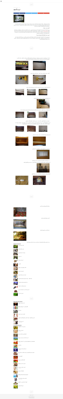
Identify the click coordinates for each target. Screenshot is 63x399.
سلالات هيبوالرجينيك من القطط (22, 267)
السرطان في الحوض (21, 271)
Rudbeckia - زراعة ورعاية (21, 326)
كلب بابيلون (19, 256)
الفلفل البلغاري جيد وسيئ (21, 359)
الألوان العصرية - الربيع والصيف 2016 (23, 306)
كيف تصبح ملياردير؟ (20, 321)
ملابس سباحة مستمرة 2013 (21, 363)
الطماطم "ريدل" (20, 356)
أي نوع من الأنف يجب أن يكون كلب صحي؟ (23, 289)
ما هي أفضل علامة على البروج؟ (22, 348)
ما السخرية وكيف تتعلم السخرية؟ (22, 378)
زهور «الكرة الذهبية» (20, 385)
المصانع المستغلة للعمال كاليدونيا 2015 (23, 374)
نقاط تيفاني (19, 345)
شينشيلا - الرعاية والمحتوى (21, 252)
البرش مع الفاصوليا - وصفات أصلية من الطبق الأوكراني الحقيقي (26, 317)
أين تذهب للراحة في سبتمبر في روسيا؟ (23, 337)
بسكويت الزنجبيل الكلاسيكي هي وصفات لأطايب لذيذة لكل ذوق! (26, 352)
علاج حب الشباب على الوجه (21, 367)
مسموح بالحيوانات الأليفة (16, 7)
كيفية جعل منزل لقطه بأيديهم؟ (22, 274)
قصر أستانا (19, 310)
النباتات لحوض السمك (21, 245)
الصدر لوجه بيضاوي (20, 330)
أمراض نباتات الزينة (20, 293)
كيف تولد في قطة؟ (20, 260)
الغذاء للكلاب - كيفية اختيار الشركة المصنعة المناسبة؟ (25, 278)
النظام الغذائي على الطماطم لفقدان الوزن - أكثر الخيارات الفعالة (26, 341)
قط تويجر (19, 263)
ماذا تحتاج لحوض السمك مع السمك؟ (22, 282)
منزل (19, 7)
